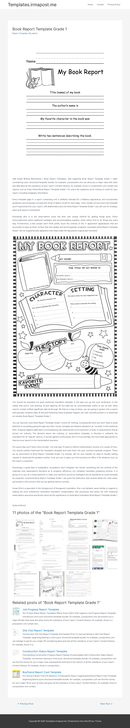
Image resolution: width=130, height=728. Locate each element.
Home (90, 4)
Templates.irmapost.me (32, 4)
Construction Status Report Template (45, 651)
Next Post (106, 704)
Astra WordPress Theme (90, 721)
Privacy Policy (114, 4)
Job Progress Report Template (41, 609)
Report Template (20, 33)
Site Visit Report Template (38, 630)
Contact (100, 4)
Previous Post (25, 704)
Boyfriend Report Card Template (42, 672)
